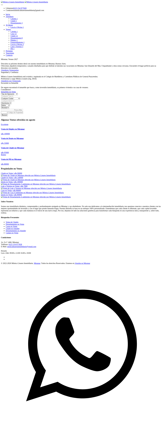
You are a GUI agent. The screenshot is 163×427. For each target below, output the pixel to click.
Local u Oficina (17, 27)
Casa (14, 34)
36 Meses (9, 25)
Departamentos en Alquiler (16, 231)
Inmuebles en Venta (8, 92)
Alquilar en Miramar (82, 263)
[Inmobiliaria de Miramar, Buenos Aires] (12, 2)
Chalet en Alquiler (12, 229)
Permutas (9, 51)
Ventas (8, 29)
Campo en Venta (12, 233)
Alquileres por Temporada (11, 81)
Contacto (9, 55)
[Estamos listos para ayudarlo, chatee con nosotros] (81, 425)
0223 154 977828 (19, 8)
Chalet (14, 21)
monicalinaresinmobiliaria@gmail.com (21, 247)
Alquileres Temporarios (10, 70)
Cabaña (14, 19)
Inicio (8, 14)
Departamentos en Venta (15, 224)
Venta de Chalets (12, 222)
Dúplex (14, 40)
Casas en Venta (11, 226)
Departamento (17, 23)
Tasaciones (10, 53)
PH (12, 49)
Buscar (4, 115)
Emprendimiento (17, 42)
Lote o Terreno (17, 47)
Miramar (37, 263)
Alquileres (9, 17)
